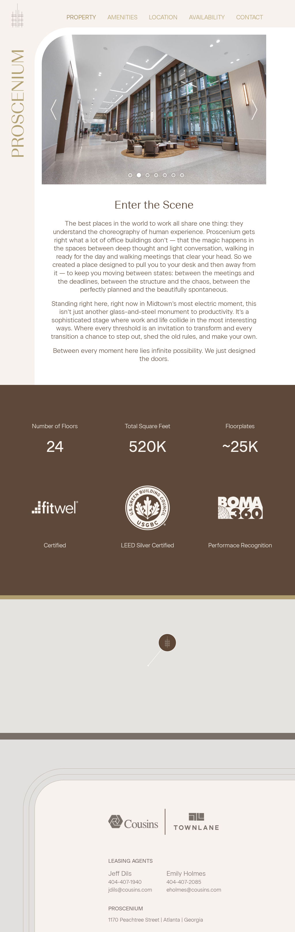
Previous (56, 110)
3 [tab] (148, 176)
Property (81, 17)
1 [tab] (131, 176)
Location (163, 17)
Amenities (122, 17)
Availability (207, 17)
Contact (249, 17)
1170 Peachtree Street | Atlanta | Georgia (155, 920)
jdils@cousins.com (130, 890)
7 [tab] (183, 176)
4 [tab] (157, 176)
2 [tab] (140, 176)
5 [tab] (166, 176)
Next (252, 110)
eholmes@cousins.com (194, 890)
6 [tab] (174, 176)
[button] (162, 650)
